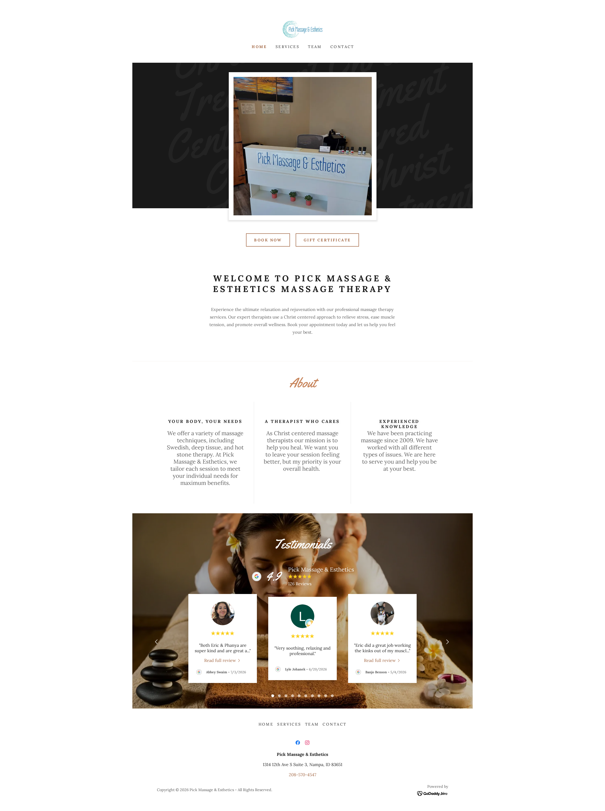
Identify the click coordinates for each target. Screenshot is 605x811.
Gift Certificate (327, 240)
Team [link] (315, 46)
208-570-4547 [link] (302, 774)
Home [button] (266, 724)
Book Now (268, 240)
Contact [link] (342, 46)
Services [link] (287, 46)
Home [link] (259, 46)
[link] (302, 28)
